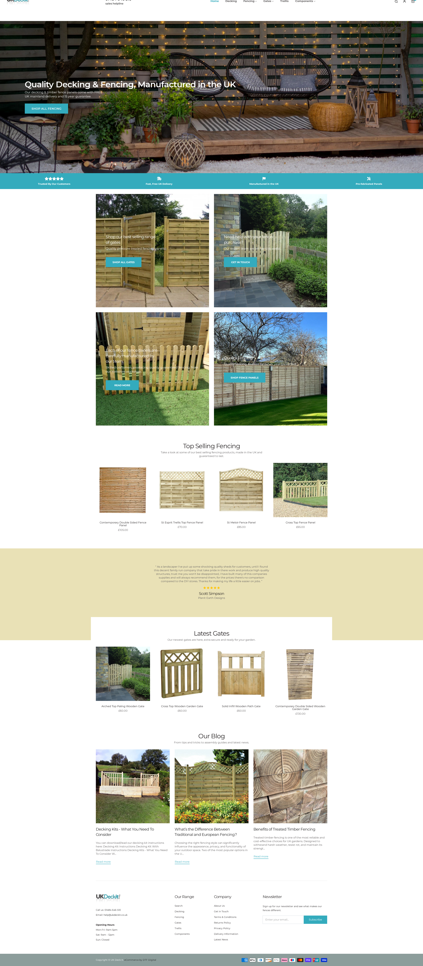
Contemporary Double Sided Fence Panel (123, 524)
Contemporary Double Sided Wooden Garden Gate (300, 708)
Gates (178, 922)
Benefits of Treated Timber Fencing (284, 829)
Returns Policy (222, 922)
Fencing (179, 917)
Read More (122, 385)
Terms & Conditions (225, 917)
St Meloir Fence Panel (241, 522)
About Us (219, 905)
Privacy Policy (222, 928)
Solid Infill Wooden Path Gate (241, 706)
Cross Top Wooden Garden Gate (182, 706)
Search (179, 905)
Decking (179, 911)
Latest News (221, 939)
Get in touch (240, 262)
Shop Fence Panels (245, 377)
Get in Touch (221, 911)
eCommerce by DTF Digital (140, 959)
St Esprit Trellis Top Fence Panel (182, 522)
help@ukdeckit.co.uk (115, 914)
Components (182, 933)
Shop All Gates (124, 262)
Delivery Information (226, 933)
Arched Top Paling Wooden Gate (122, 706)
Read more (103, 861)
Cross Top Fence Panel (300, 522)
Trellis (178, 928)
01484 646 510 (113, 909)
